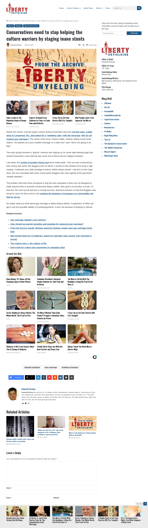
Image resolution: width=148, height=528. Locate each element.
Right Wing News (111, 135)
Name (9, 488)
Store (108, 8)
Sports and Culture (31, 26)
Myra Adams (107, 81)
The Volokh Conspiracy (113, 147)
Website (56, 498)
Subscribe (134, 33)
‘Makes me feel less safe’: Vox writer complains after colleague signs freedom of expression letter (50, 432)
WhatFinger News (111, 155)
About (98, 8)
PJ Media (107, 131)
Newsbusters (109, 127)
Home (61, 8)
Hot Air (107, 107)
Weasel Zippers (110, 151)
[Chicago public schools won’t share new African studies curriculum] (20, 426)
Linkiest (107, 123)
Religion (18, 26)
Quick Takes (88, 8)
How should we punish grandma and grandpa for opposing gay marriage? (46, 224)
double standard (32, 367)
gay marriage (51, 367)
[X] (28, 403)
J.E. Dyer (105, 68)
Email (9, 498)
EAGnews (107, 103)
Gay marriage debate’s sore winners (28, 220)
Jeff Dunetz (117, 81)
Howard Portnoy (16, 45)
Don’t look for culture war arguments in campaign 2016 (37, 247)
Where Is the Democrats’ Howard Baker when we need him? (82, 434)
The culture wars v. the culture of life (28, 243)
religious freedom (70, 367)
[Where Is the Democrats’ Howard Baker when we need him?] (83, 423)
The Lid (107, 139)
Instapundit (108, 111)
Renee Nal (106, 75)
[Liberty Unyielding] (17, 8)
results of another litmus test (34, 162)
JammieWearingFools (112, 115)
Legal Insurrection (111, 119)
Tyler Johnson (107, 90)
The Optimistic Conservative (115, 143)
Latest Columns (73, 8)
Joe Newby (126, 81)
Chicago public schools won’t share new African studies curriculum (20, 440)
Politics (16, 21)
